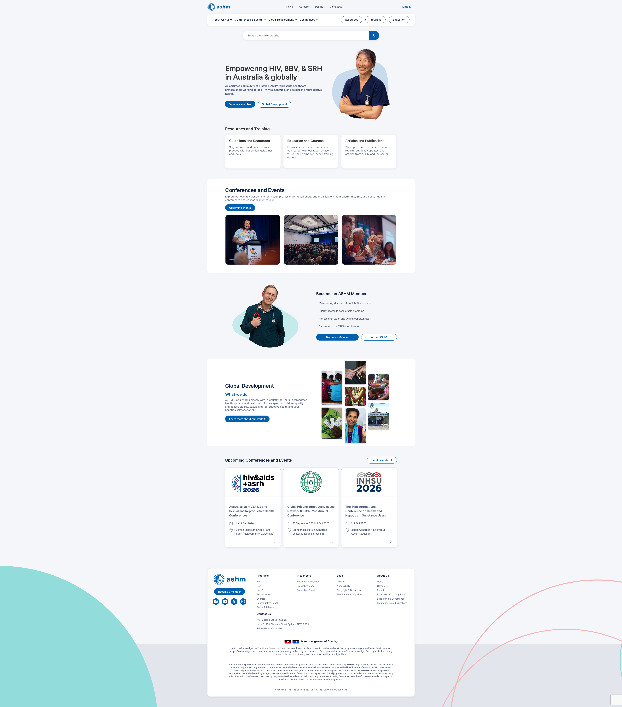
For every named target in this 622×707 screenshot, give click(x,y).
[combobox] (305, 35)
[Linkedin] (225, 601)
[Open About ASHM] (231, 19)
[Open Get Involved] (317, 19)
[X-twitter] (234, 601)
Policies (341, 581)
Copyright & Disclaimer (349, 590)
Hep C (260, 590)
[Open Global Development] (295, 19)
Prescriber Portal (306, 590)
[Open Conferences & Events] (264, 19)
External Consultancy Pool (391, 594)
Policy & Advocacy (267, 607)
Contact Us (336, 6)
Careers (304, 6)
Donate (319, 6)
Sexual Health (264, 594)
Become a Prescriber (308, 581)
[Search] (374, 35)
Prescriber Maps (305, 586)
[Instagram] (243, 601)
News (289, 6)
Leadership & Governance (390, 598)
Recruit (381, 590)
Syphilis (261, 598)
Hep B (260, 586)
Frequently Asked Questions (392, 603)
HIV (259, 581)
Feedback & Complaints (349, 594)
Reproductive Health (267, 603)
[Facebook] (216, 601)
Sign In (406, 6)
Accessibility (343, 586)
